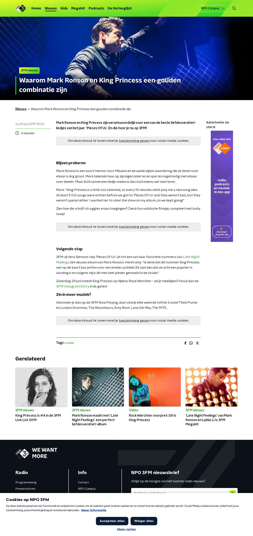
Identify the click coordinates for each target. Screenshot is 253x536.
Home (36, 8)
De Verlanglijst (120, 8)
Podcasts (96, 8)
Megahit (78, 8)
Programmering (25, 482)
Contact (83, 482)
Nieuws (51, 8)
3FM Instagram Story (72, 286)
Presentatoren (25, 488)
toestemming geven (134, 141)
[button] (234, 8)
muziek (69, 342)
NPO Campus (210, 8)
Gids (64, 8)
